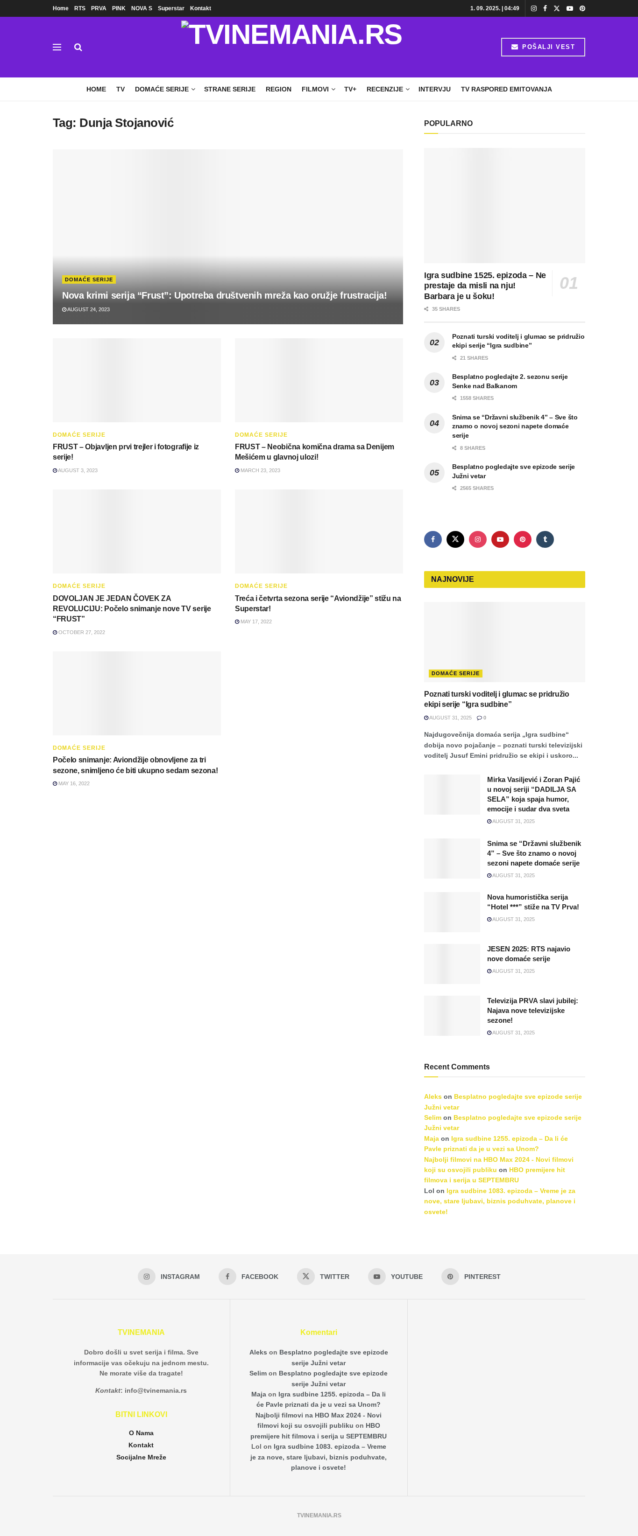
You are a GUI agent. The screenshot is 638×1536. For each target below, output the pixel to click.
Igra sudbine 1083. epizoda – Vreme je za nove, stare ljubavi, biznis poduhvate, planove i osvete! (499, 1201)
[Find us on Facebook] (545, 8)
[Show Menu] (57, 47)
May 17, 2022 (255, 621)
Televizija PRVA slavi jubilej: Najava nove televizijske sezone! (532, 1010)
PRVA (98, 8)
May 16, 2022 (73, 783)
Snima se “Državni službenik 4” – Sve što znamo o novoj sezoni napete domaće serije (515, 426)
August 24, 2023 (88, 309)
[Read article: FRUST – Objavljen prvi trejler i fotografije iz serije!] (137, 380)
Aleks (433, 1096)
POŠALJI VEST (547, 46)
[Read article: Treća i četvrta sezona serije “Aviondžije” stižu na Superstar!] (319, 531)
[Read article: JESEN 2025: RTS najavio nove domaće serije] (452, 964)
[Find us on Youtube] (570, 8)
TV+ (350, 89)
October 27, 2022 (81, 632)
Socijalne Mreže (141, 1457)
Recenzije (385, 89)
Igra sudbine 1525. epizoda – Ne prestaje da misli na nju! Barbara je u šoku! (485, 286)
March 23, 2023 (259, 470)
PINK (119, 8)
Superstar (171, 8)
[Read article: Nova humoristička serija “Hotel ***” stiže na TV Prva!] (452, 912)
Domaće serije (162, 89)
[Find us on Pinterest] (582, 8)
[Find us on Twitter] (556, 8)
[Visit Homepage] (291, 47)
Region (278, 89)
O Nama (141, 1433)
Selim (432, 1117)
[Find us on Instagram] (534, 8)
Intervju (434, 89)
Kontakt (200, 8)
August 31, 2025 (450, 717)
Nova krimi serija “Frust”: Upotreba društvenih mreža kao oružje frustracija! (224, 295)
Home (61, 8)
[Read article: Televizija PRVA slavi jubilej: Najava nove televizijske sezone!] (452, 1016)
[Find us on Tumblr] (545, 539)
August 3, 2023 (77, 470)
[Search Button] (78, 47)
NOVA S (141, 8)
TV (120, 89)
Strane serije (229, 89)
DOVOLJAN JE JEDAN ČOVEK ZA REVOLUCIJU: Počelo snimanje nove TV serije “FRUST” (132, 608)
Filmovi (315, 89)
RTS (79, 8)
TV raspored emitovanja (506, 89)
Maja (431, 1138)
